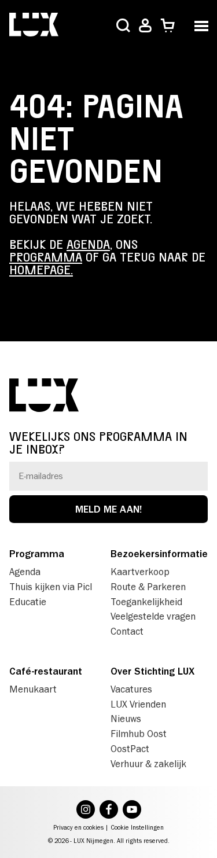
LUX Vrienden (138, 704)
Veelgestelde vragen (153, 616)
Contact (127, 631)
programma (45, 257)
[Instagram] (85, 810)
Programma (36, 553)
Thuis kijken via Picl (50, 586)
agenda (88, 244)
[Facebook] (109, 810)
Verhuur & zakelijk (148, 763)
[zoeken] (123, 27)
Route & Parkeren (148, 586)
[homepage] (33, 26)
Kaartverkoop (140, 571)
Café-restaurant (45, 671)
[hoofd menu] (201, 24)
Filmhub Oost (139, 733)
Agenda (25, 571)
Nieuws (126, 718)
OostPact (130, 748)
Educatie (27, 601)
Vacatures (131, 689)
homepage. (41, 270)
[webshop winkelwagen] (167, 26)
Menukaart (33, 689)
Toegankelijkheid (146, 601)
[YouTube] (132, 810)
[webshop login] (145, 26)
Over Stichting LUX (152, 671)
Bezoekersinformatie (159, 553)
